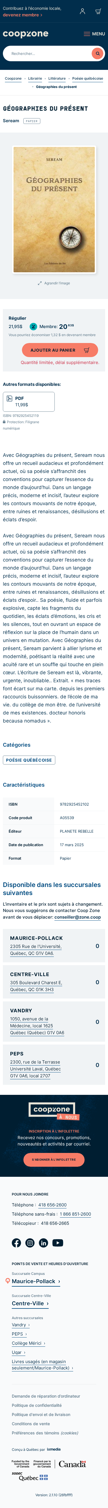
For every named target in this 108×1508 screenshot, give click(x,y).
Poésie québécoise (87, 78)
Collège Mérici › (28, 1343)
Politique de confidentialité (37, 1405)
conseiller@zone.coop (77, 917)
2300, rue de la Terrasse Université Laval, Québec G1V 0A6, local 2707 (35, 1069)
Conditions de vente (31, 1423)
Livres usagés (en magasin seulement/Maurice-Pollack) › (42, 1364)
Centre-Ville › (30, 1303)
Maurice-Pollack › (36, 1281)
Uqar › (18, 1352)
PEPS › (19, 1334)
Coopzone (13, 78)
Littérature (57, 78)
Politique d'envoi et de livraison (41, 1414)
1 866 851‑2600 (75, 1214)
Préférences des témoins (45, 1433)
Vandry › (21, 1325)
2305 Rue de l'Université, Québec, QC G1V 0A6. (36, 949)
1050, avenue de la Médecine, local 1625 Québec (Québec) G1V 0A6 (37, 1026)
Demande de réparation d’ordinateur (46, 1396)
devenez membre (21, 15)
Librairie (35, 78)
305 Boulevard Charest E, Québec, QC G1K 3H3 (36, 986)
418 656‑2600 (52, 1205)
